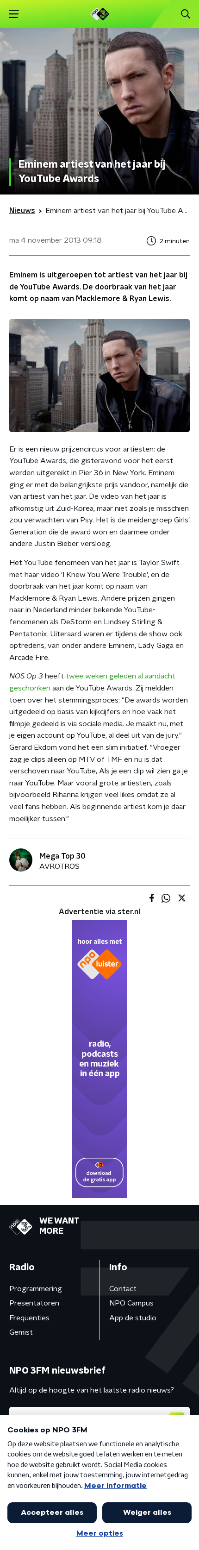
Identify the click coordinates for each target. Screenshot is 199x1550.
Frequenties (29, 1318)
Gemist (21, 1332)
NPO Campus (131, 1303)
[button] (14, 14)
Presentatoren (34, 1303)
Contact (123, 1289)
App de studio (132, 1318)
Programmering (35, 1289)
